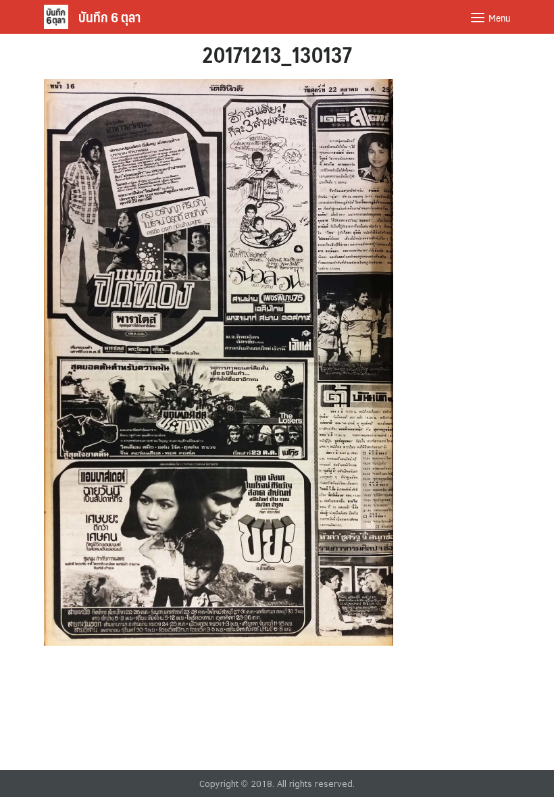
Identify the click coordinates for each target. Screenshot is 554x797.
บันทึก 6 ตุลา (109, 16)
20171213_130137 (277, 54)
